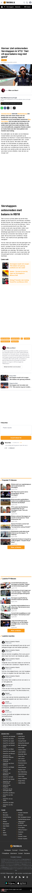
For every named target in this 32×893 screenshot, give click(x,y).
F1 (4, 7)
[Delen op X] (8, 108)
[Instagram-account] (12, 877)
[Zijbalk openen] (1, 2)
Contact (20, 853)
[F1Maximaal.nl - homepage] (9, 2)
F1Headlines (5, 853)
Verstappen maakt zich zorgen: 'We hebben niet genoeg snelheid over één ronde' (19, 265)
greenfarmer (9, 684)
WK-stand (27, 7)
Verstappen (10, 7)
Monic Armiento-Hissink (12, 641)
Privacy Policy (23, 850)
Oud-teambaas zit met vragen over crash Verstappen (11, 890)
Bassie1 (7, 693)
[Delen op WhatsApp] (2, 108)
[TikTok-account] (16, 877)
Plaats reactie (16, 438)
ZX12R (7, 702)
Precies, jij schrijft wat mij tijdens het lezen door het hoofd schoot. (15, 715)
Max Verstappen (5, 338)
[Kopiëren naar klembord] (14, 108)
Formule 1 (4, 60)
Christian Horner (6, 113)
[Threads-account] (27, 877)
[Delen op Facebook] (5, 108)
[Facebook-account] (8, 877)
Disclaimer (27, 853)
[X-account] (5, 877)
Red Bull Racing (22, 113)
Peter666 (8, 719)
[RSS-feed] (20, 877)
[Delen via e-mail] (11, 108)
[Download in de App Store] (21, 883)
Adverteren (13, 853)
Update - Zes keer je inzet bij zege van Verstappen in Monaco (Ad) (18, 273)
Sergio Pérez (15, 341)
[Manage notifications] (3, 890)
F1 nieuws (26, 338)
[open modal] (30, 2)
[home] (2, 7)
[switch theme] (27, 2)
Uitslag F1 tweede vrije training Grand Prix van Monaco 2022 (19, 281)
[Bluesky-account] (23, 877)
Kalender (18, 7)
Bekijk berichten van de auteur (12, 366)
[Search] (24, 2)
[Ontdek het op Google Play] (10, 883)
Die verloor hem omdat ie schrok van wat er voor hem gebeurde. (16, 681)
